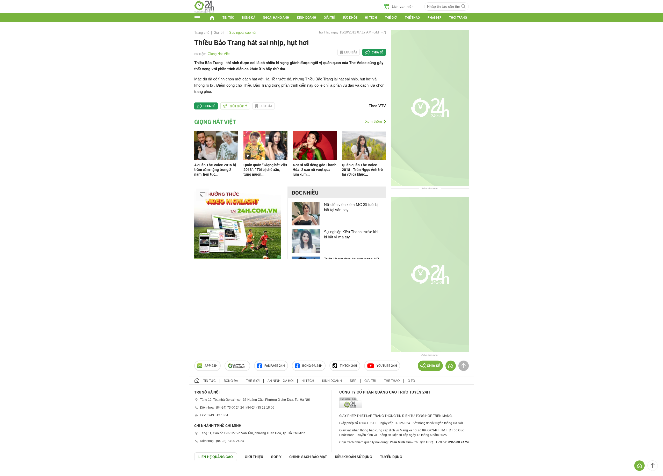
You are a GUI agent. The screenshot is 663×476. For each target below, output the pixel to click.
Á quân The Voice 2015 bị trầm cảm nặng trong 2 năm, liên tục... (215, 169)
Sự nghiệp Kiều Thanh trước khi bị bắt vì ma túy (351, 234)
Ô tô (411, 381)
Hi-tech (371, 17)
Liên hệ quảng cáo (215, 457)
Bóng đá (248, 17)
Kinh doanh (306, 17)
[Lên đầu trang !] (652, 465)
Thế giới (391, 17)
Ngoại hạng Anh (276, 17)
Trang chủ (201, 33)
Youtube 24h (387, 366)
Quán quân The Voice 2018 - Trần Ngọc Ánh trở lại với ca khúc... (362, 169)
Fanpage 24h (274, 366)
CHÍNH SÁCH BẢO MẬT (308, 457)
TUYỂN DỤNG (391, 457)
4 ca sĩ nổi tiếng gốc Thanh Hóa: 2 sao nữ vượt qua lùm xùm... (314, 169)
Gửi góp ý (238, 106)
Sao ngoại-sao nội (242, 33)
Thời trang (458, 17)
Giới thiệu (254, 457)
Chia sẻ (377, 52)
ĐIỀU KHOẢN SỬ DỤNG (353, 457)
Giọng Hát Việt (219, 54)
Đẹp (353, 381)
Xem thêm (373, 121)
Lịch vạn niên (403, 6)
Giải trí (329, 17)
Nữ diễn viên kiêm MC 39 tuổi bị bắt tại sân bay (351, 207)
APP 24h (211, 366)
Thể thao (412, 17)
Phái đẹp (435, 17)
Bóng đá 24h (312, 366)
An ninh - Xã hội (280, 381)
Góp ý (276, 457)
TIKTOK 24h (348, 366)
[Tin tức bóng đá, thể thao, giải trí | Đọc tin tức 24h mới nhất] (204, 11)
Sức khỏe (349, 17)
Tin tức (228, 17)
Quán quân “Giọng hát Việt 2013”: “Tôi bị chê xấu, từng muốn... (265, 169)
